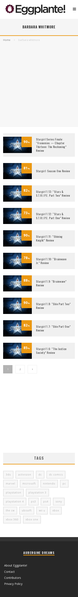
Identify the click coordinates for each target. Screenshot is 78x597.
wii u (42, 510)
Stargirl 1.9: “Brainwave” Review (51, 283)
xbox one (32, 519)
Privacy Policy (13, 584)
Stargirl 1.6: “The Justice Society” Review (51, 351)
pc (64, 483)
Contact (9, 572)
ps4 (45, 501)
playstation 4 (15, 501)
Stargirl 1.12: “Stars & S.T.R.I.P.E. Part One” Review (53, 216)
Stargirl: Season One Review (53, 171)
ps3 (33, 501)
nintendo (49, 483)
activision (24, 474)
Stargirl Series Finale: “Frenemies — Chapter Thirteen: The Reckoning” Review (51, 145)
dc (40, 474)
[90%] (17, 152)
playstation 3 (37, 492)
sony (59, 501)
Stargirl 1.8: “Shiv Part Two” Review (53, 306)
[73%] (17, 223)
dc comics (56, 474)
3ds (8, 474)
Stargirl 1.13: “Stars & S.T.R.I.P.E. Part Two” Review (53, 193)
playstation (13, 492)
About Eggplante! (15, 565)
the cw (10, 510)
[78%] (17, 268)
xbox (55, 510)
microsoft (29, 483)
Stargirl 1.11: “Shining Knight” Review (49, 238)
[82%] (17, 200)
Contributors (12, 578)
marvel (10, 483)
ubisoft (27, 510)
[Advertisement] (39, 83)
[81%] (17, 178)
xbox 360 (12, 519)
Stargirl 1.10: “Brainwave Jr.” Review (51, 261)
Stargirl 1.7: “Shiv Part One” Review (53, 328)
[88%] (17, 290)
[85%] (17, 358)
